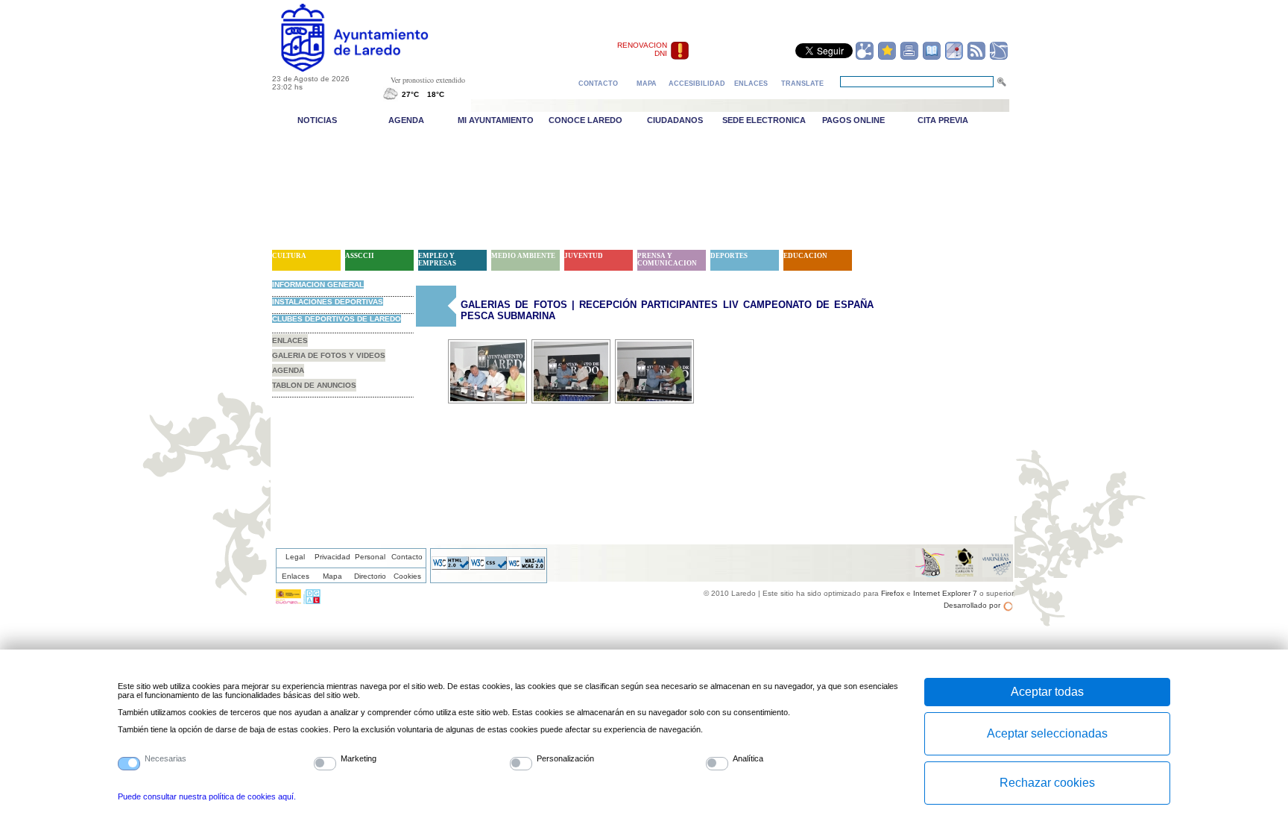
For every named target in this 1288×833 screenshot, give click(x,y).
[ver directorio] (931, 57)
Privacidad (332, 557)
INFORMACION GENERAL (318, 284)
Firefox (892, 593)
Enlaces (295, 576)
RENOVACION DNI (642, 49)
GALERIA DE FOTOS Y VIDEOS (328, 355)
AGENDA (288, 370)
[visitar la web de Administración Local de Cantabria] (312, 601)
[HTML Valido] (450, 566)
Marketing (358, 758)
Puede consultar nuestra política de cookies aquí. (207, 796)
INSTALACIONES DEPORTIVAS (327, 302)
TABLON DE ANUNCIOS (314, 385)
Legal (295, 557)
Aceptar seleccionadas (1047, 733)
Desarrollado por (972, 605)
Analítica (748, 758)
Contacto (407, 557)
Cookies (407, 576)
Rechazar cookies (1047, 782)
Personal (370, 557)
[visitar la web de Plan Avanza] (288, 601)
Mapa (332, 576)
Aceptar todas (1047, 691)
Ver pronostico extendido (428, 80)
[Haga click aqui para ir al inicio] (371, 68)
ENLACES (290, 340)
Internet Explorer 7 (945, 593)
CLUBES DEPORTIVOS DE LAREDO (336, 319)
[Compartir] (864, 57)
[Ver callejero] (954, 57)
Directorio (370, 576)
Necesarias (165, 758)
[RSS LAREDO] (976, 57)
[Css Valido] (488, 566)
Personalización (565, 758)
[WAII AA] (526, 566)
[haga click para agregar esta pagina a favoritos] (887, 57)
